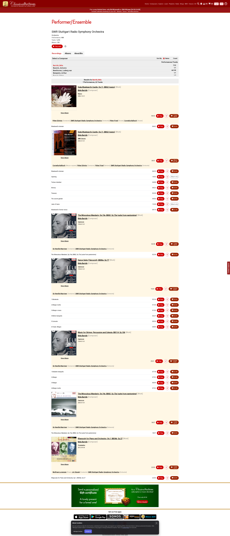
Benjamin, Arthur (60, 73)
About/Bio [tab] (78, 53)
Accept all (88, 531)
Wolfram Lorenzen (59, 472)
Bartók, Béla (58, 65)
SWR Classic (82, 138)
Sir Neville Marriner (60, 249)
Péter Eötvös (57, 121)
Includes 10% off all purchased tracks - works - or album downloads (115, 11)
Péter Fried (114, 121)
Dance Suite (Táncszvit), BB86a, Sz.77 (93, 260)
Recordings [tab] (56, 53)
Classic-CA (192, 4)
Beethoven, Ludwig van (62, 70)
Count (175, 58)
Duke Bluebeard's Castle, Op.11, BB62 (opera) (96, 87)
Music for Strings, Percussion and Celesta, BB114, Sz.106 (101, 332)
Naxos (80, 94)
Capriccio (81, 222)
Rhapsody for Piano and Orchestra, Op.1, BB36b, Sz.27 (100, 438)
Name (167, 58)
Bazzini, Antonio (60, 68)
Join (221, 4)
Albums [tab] (68, 53)
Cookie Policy (125, 527)
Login (216, 4)
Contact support (228, 268)
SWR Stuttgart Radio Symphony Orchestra (86, 121)
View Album (65, 113)
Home (147, 4)
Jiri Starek (76, 472)
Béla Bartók (82, 90)
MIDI (186, 4)
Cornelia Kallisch (130, 121)
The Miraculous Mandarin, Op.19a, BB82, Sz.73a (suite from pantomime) (107, 215)
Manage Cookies (77, 531)
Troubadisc (81, 445)
